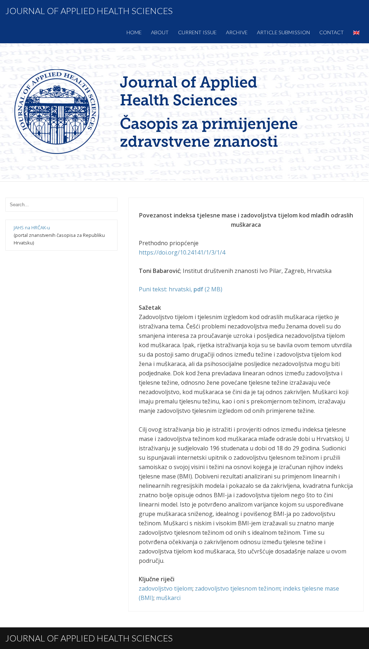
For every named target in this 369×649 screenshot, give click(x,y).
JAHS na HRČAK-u (32, 227)
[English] (356, 32)
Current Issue (197, 32)
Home (134, 32)
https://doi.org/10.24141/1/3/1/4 (182, 252)
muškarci (168, 598)
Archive (237, 32)
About (160, 32)
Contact (331, 32)
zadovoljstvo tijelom (165, 588)
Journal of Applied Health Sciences (89, 10)
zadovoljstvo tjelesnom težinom (237, 588)
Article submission (283, 32)
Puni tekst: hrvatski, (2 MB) (180, 289)
